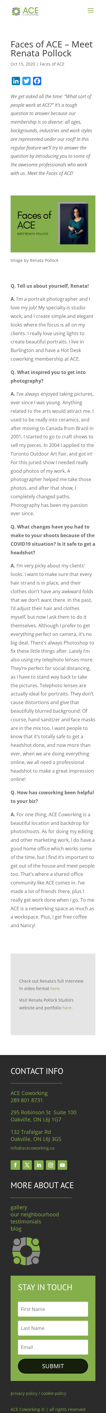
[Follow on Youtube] (62, 1165)
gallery (19, 1207)
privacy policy (24, 1393)
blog (16, 1228)
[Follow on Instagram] (50, 1165)
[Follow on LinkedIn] (39, 1165)
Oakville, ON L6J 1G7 (36, 1119)
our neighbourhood (35, 1214)
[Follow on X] (27, 1165)
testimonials (26, 1221)
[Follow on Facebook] (15, 1165)
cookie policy (53, 1393)
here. (55, 988)
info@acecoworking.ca (32, 1148)
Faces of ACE (52, 64)
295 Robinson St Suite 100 (43, 1112)
